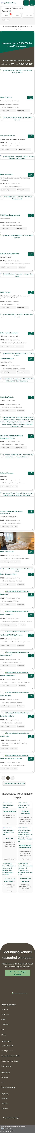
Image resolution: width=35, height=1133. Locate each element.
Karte (17, 15)
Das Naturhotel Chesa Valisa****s (9, 880)
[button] (3, 778)
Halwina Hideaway (7, 473)
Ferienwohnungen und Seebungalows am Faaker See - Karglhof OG (25, 846)
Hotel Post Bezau (6, 615)
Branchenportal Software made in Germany (12, 1127)
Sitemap (3, 1035)
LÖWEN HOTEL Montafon (9, 254)
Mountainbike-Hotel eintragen (10, 1061)
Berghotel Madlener (7, 716)
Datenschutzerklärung (8, 1087)
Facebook (4, 1098)
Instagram (4, 1103)
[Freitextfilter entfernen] (26, 3)
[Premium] (31, 794)
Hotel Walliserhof (6, 174)
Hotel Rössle (5, 292)
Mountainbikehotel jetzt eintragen (18, 973)
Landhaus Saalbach (9, 811)
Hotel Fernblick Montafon (9, 333)
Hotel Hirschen (5, 696)
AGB (2, 1082)
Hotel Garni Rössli (7, 552)
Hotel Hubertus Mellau (8, 574)
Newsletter (4, 1108)
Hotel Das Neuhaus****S (25, 812)
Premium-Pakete (6, 1066)
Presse (3, 1019)
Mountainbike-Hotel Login (11, 1118)
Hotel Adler (4, 594)
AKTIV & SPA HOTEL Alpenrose (11, 635)
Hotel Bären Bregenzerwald (10, 215)
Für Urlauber (5, 1014)
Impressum (4, 1077)
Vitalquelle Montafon (7, 136)
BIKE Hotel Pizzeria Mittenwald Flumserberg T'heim (11, 437)
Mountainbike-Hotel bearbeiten (10, 1056)
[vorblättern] (29, 82)
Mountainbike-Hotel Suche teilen (15, 783)
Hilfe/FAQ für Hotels (7, 1046)
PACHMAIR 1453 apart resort (25, 880)
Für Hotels (4, 1009)
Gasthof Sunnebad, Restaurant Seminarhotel (11, 512)
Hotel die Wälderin (7, 397)
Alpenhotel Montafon (7, 675)
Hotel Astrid (10, 838)
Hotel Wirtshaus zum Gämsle (11, 758)
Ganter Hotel (4, 736)
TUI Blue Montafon (7, 358)
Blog (2, 1029)
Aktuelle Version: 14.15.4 (7, 1131)
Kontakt (5, 1024)
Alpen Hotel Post (6, 97)
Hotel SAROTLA (6, 655)
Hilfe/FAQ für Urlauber (8, 1051)
